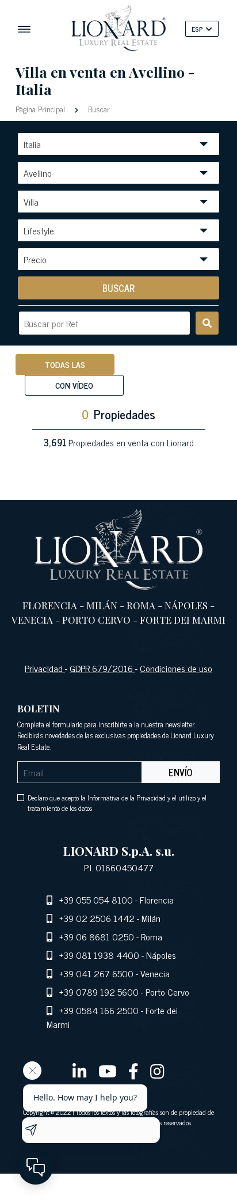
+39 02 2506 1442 (97, 917)
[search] (207, 323)
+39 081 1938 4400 (99, 954)
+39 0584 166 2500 (99, 1010)
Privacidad (45, 668)
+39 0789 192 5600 (99, 991)
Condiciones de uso (176, 668)
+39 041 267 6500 (96, 973)
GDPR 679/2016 (102, 668)
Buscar (98, 108)
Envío (181, 772)
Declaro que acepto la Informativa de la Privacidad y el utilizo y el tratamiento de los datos (117, 802)
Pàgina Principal (41, 108)
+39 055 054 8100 (96, 899)
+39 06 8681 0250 (96, 936)
